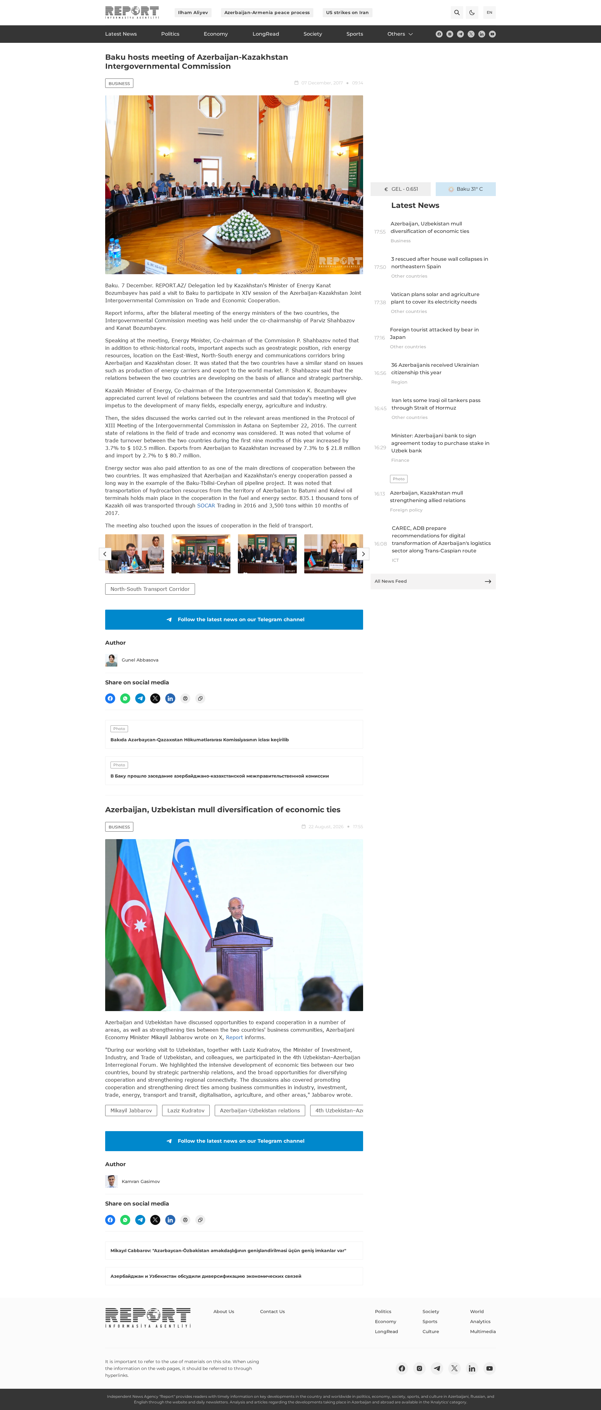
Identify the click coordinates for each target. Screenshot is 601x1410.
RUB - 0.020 (405, 189)
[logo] (132, 12)
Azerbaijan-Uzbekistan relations (260, 1110)
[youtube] (492, 34)
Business (119, 83)
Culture (431, 1331)
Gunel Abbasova (140, 660)
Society (431, 1311)
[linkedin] (481, 34)
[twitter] (471, 34)
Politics (383, 1311)
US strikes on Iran (347, 12)
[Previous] (105, 554)
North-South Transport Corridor (150, 589)
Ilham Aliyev (193, 12)
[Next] (363, 554)
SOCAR (206, 505)
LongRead (386, 1331)
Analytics (480, 1321)
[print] (185, 698)
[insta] (449, 34)
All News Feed (391, 581)
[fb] (439, 34)
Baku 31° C (470, 189)
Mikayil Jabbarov (131, 1110)
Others (396, 34)
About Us (223, 1311)
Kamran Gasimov (141, 1181)
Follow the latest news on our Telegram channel (241, 619)
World (477, 1311)
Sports (430, 1321)
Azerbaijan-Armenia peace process (267, 12)
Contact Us (272, 1311)
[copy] (200, 698)
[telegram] (460, 34)
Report (234, 1037)
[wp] (125, 698)
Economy (385, 1321)
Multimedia (483, 1331)
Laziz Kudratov (185, 1110)
